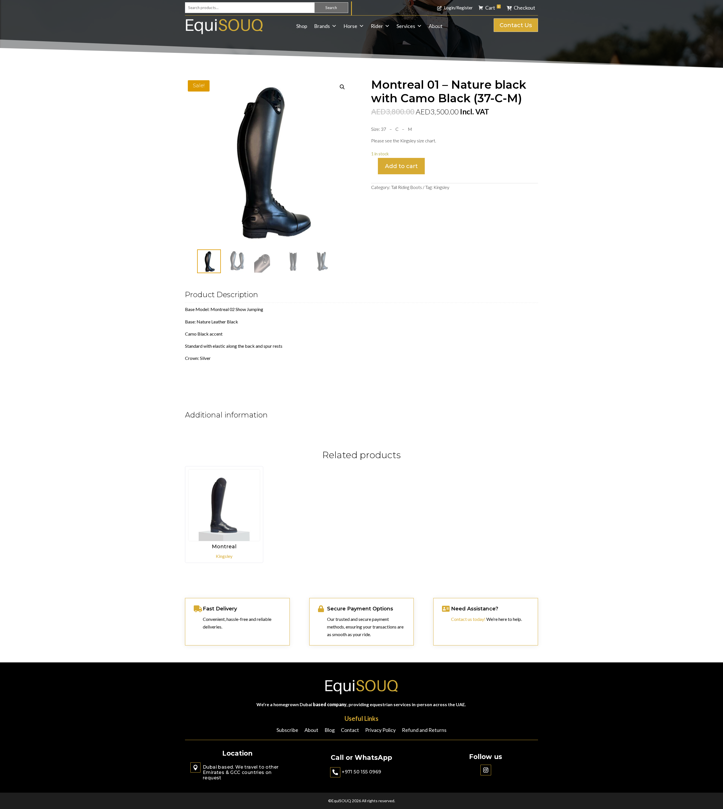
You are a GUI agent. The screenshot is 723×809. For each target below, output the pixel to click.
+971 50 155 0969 (361, 772)
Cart (492, 8)
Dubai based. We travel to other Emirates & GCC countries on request (240, 772)
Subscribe (287, 730)
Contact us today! (468, 619)
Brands (322, 26)
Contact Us (516, 25)
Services (406, 26)
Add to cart (401, 166)
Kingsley (441, 187)
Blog (330, 730)
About (436, 26)
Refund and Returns (424, 730)
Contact (350, 730)
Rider (377, 26)
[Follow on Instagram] (485, 770)
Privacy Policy (380, 730)
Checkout (524, 8)
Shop (301, 26)
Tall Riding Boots (406, 187)
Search (331, 7)
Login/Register (458, 7)
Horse (350, 26)
